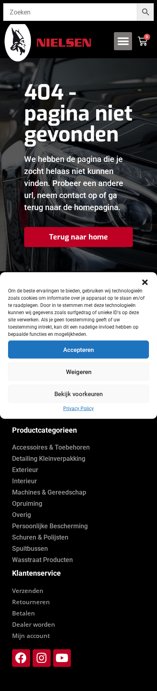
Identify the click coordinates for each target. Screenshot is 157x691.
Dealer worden (33, 624)
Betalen (23, 613)
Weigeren (78, 371)
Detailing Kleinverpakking (48, 458)
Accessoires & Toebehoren (51, 447)
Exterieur (25, 470)
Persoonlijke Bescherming (50, 526)
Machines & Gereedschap (49, 492)
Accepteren (78, 349)
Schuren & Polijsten (40, 537)
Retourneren (31, 602)
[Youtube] (62, 658)
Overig (21, 515)
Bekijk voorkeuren (78, 393)
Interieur (24, 481)
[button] (145, 282)
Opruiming (27, 503)
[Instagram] (42, 658)
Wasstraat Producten (42, 560)
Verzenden (27, 591)
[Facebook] (21, 658)
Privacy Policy (78, 408)
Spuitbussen (30, 548)
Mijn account (31, 636)
